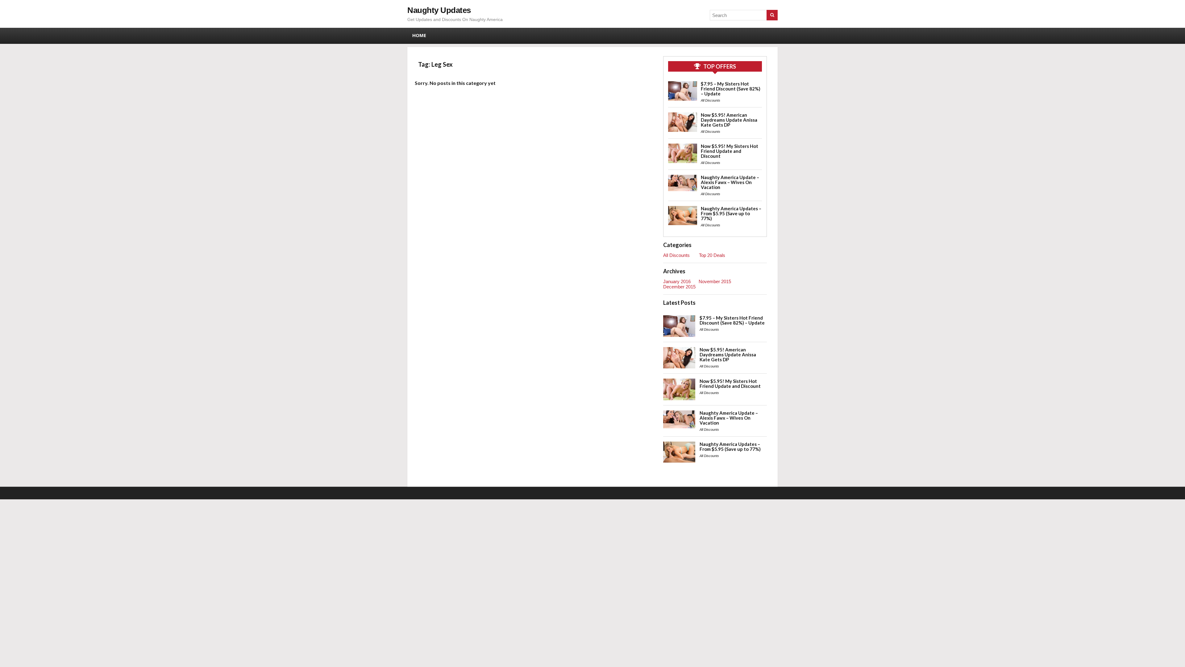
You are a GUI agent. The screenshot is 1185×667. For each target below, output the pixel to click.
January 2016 (677, 281)
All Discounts (710, 100)
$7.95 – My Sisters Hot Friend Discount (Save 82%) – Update (730, 88)
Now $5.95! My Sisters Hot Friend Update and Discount (729, 151)
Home (419, 35)
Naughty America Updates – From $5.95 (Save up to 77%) (731, 213)
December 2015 (679, 286)
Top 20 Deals (712, 255)
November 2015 (715, 281)
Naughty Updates (439, 10)
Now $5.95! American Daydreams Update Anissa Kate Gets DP (729, 120)
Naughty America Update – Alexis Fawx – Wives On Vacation (730, 182)
